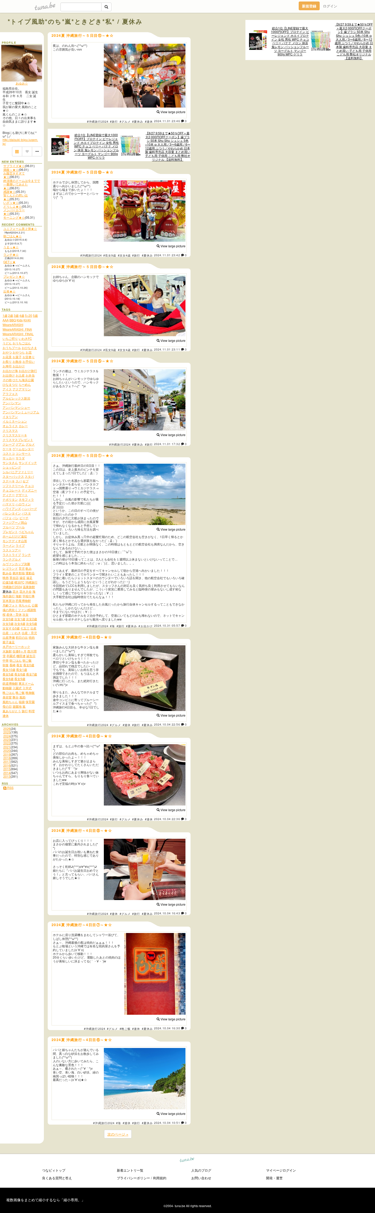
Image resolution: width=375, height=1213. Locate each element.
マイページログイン (281, 1170)
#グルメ (125, 121)
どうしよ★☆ (12, 206)
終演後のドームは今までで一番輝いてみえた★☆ (21, 184)
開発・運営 (274, 1177)
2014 (6, 773)
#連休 (149, 121)
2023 (6, 739)
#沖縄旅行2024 (97, 121)
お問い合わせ (201, 1177)
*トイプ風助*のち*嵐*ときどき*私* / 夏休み (75, 21)
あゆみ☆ (22, 83)
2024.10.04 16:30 (167, 1028)
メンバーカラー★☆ (14, 212)
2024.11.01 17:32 (167, 444)
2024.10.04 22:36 (167, 819)
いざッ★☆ (11, 202)
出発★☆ (9, 291)
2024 (6, 736)
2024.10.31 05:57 (167, 625)
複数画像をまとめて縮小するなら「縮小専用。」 (45, 1199)
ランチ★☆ (11, 254)
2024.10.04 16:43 (167, 913)
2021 (6, 747)
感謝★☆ (9, 191)
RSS (10, 787)
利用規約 (159, 1177)
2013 (6, 776)
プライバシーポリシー (133, 1177)
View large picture (172, 112)
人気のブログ (201, 1170)
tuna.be (187, 1160)
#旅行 (114, 121)
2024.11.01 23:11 (167, 349)
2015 (6, 769)
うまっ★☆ (11, 247)
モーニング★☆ (14, 217)
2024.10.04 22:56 (167, 724)
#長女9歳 (109, 255)
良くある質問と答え (57, 1177)
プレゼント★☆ (14, 276)
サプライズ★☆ (14, 166)
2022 (6, 743)
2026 (6, 728)
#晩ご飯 (125, 1029)
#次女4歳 (124, 255)
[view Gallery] (17, 151)
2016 (6, 765)
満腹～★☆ (11, 169)
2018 (6, 758)
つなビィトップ (53, 1170)
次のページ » (117, 1134)
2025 (6, 732)
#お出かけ (146, 626)
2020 (6, 750)
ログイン (330, 5)
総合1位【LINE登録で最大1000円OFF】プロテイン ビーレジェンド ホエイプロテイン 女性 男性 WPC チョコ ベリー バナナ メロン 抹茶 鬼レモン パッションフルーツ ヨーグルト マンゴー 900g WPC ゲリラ (290, 41)
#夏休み (137, 121)
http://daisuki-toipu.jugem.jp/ (20, 141)
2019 (6, 754)
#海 (112, 626)
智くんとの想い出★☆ (15, 197)
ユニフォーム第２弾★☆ (20, 228)
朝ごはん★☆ (12, 236)
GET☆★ (9, 262)
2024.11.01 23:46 (167, 121)
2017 (6, 761)
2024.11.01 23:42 (167, 255)
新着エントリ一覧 (130, 1170)
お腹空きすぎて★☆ (14, 175)
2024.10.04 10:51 (167, 1123)
